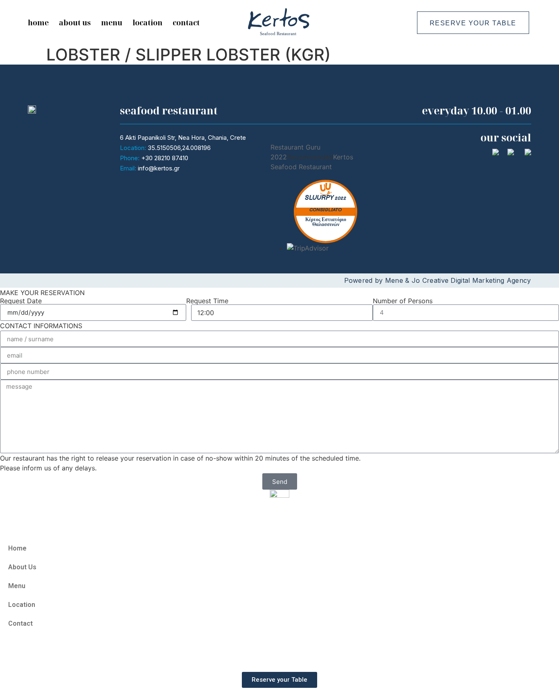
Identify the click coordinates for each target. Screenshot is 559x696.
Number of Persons (403, 301)
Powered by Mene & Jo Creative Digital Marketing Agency (437, 280)
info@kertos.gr (159, 168)
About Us (75, 22)
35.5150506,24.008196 (179, 148)
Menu (111, 22)
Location (147, 22)
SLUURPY (319, 198)
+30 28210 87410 (164, 158)
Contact (186, 22)
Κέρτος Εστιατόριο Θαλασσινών (325, 222)
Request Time (207, 301)
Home (38, 22)
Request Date (21, 301)
